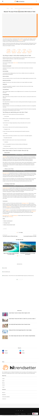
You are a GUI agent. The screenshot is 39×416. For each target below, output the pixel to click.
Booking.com (20, 40)
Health (3, 380)
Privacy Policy (17, 413)
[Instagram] (20, 410)
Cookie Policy (29, 413)
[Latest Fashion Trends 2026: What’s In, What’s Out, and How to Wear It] (5, 320)
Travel (12, 8)
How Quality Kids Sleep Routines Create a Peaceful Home (19, 324)
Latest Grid (4, 228)
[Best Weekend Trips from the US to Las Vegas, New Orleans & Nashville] (28, 247)
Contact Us (4, 398)
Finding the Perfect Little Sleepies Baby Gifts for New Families (20, 330)
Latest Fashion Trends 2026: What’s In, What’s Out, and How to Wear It (22, 318)
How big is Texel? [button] (7, 222)
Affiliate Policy (23, 413)
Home (8, 8)
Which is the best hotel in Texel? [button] (9, 224)
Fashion (3, 385)
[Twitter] (18, 410)
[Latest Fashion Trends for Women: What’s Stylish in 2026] (5, 314)
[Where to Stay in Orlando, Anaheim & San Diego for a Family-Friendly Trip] (11, 247)
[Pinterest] (22, 410)
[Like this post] (17, 232)
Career (3, 378)
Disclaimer (4, 394)
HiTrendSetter (10, 216)
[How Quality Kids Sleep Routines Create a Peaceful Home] (5, 326)
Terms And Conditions (6, 396)
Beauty (3, 382)
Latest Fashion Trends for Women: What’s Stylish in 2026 (19, 312)
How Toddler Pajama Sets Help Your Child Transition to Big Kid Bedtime (22, 335)
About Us (3, 392)
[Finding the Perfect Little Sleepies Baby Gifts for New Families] (5, 331)
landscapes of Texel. (25, 203)
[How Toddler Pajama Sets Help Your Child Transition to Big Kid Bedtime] (5, 337)
